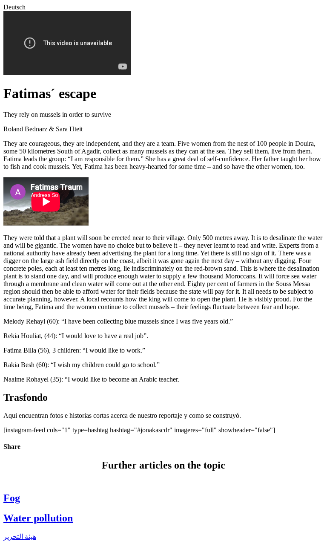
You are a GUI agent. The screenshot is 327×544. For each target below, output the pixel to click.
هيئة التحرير (19, 536)
